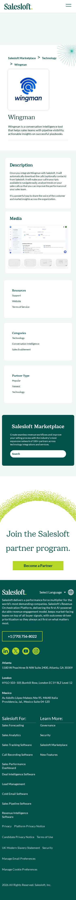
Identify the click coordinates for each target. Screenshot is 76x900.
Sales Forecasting (13, 725)
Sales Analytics (11, 735)
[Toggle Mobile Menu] (68, 5)
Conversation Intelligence (25, 343)
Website (16, 301)
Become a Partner (38, 565)
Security (45, 735)
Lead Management (13, 784)
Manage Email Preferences (18, 858)
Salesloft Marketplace (53, 745)
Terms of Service (20, 306)
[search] (38, 454)
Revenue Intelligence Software (15, 814)
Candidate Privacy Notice (18, 837)
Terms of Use (45, 837)
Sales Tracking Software (17, 745)
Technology (18, 338)
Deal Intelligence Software (18, 774)
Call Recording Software (17, 754)
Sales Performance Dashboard (14, 766)
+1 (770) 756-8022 (22, 636)
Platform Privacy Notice (29, 826)
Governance (47, 725)
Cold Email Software (15, 793)
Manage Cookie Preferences (19, 869)
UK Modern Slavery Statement (21, 847)
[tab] (14, 262)
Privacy (7, 826)
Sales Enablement (21, 349)
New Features (49, 754)
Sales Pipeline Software (16, 803)
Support (16, 295)
